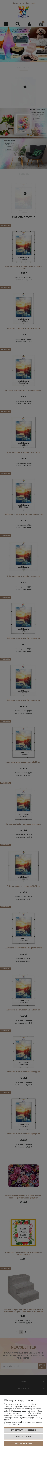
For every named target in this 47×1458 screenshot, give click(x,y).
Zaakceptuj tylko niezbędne (23, 1430)
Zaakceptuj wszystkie (23, 1443)
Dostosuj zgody (23, 1437)
